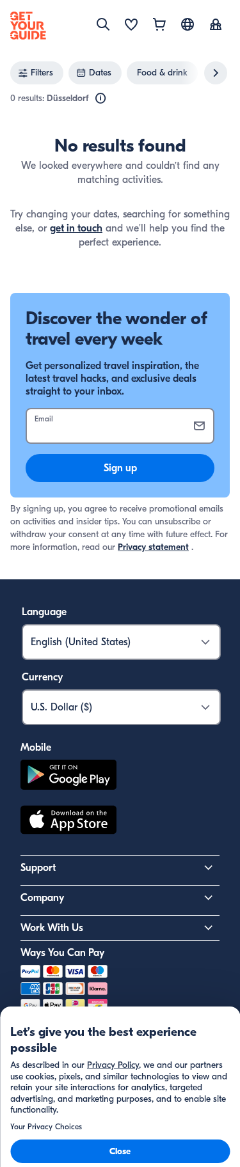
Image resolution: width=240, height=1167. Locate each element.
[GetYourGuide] (28, 25)
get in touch (76, 228)
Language (44, 612)
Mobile (35, 747)
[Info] (100, 98)
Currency (42, 677)
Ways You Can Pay (62, 953)
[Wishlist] (131, 25)
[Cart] (159, 25)
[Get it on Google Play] (68, 777)
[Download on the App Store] (68, 822)
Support (38, 867)
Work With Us (51, 928)
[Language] (187, 24)
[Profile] (216, 25)
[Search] (103, 24)
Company (42, 898)
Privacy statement (153, 547)
